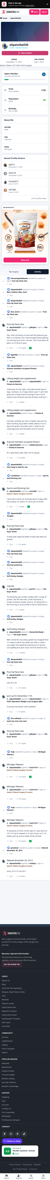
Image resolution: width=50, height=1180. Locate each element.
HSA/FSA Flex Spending (11, 988)
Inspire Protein (8, 1071)
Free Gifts (6, 1026)
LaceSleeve (15, 475)
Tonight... (11, 516)
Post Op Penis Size (19, 281)
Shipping (5, 1097)
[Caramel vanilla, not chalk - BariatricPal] (25, 233)
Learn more (4, 4)
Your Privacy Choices (20, 1169)
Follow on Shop (13, 1141)
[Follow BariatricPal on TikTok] (24, 1134)
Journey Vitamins (9, 1082)
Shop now (25, 260)
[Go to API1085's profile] (5, 190)
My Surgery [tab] (14, 272)
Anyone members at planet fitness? (22, 368)
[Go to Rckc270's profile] (5, 173)
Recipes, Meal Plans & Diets (13, 992)
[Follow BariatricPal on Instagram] (11, 1134)
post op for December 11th (19, 695)
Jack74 (32, 589)
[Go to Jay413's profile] (5, 165)
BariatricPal (6, 1067)
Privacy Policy (27, 1165)
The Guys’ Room (20, 634)
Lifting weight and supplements (21, 378)
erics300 (32, 491)
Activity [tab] (37, 272)
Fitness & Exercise (14, 384)
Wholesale (6, 1116)
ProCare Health (8, 1074)
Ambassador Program (11, 1018)
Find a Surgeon (8, 1048)
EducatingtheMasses (19, 278)
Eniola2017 (14, 181)
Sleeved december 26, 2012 (20, 860)
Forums (5, 1037)
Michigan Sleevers (15, 764)
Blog (4, 984)
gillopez (32, 327)
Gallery (5, 1045)
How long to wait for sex (17, 467)
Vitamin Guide (8, 1003)
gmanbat (14, 848)
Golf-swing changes (15, 576)
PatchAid (5, 1063)
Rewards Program (9, 1011)
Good (11, 101)
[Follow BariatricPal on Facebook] (4, 1134)
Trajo (13, 752)
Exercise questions (14, 565)
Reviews (5, 999)
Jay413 (12, 164)
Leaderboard (7, 1041)
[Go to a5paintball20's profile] (3, 325)
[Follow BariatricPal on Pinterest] (17, 1134)
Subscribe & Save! (9, 1015)
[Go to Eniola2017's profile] (5, 182)
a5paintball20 (16, 289)
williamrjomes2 (35, 445)
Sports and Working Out (18, 488)
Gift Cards (6, 1022)
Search (4, 1052)
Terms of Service (15, 1165)
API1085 (12, 189)
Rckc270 (12, 173)
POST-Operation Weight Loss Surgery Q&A (24, 701)
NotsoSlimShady (36, 632)
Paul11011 (33, 767)
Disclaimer (37, 1165)
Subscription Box (9, 1007)
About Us (6, 980)
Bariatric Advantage (10, 1086)
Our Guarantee (8, 1112)
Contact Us (6, 1108)
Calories (10, 586)
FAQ (3, 995)
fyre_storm (15, 312)
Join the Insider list (12, 964)
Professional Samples (11, 1120)
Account (5, 1104)
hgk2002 (14, 355)
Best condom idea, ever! (17, 292)
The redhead (16, 718)
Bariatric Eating (8, 1078)
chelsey (32, 863)
